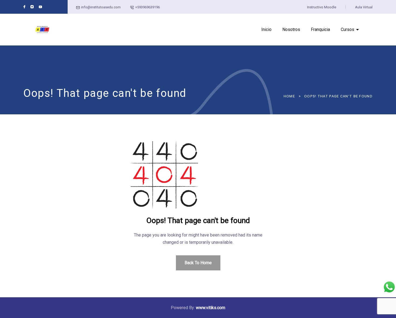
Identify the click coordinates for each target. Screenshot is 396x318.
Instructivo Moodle (321, 7)
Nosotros (291, 29)
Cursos (347, 29)
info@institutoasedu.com (101, 7)
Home (289, 96)
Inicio (266, 29)
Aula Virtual (364, 7)
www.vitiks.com (210, 307)
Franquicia (320, 29)
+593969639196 (147, 7)
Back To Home (198, 262)
